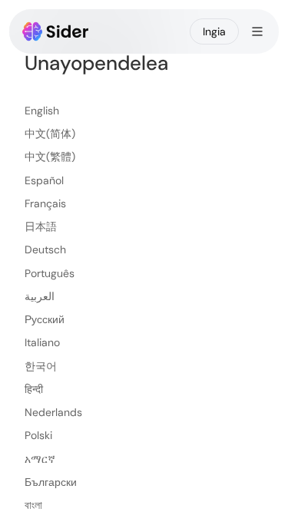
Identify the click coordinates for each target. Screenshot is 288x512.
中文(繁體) (50, 157)
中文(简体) (50, 133)
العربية (40, 296)
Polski (38, 435)
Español (44, 180)
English (42, 110)
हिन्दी (34, 389)
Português (49, 273)
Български (51, 482)
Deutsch (45, 249)
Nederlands (53, 412)
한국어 (41, 366)
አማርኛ (40, 459)
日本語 (41, 226)
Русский (45, 319)
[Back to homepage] (56, 31)
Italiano (42, 342)
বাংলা (33, 505)
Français (45, 203)
